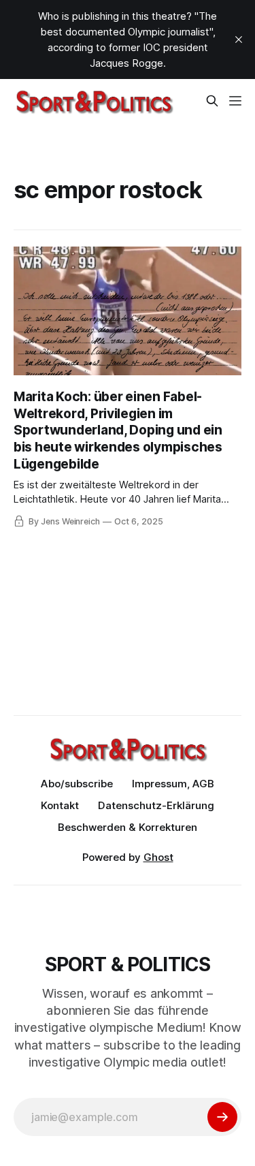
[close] (239, 39)
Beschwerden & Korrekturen (127, 827)
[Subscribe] (222, 1117)
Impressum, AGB (173, 783)
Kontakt (60, 805)
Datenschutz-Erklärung (156, 805)
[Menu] (235, 101)
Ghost (158, 857)
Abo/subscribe (77, 783)
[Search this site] (212, 101)
